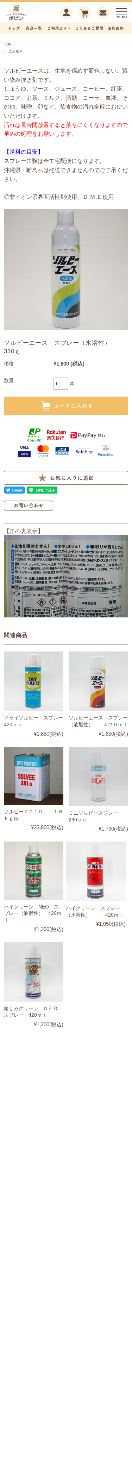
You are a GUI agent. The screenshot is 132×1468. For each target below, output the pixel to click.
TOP (8, 44)
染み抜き (15, 51)
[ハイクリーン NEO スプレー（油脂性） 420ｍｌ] (33, 871)
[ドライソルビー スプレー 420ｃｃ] (33, 681)
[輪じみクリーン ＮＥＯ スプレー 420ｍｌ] (33, 972)
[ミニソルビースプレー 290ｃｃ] (98, 776)
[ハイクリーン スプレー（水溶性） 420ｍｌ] (95, 871)
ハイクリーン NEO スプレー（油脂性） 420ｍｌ (33, 913)
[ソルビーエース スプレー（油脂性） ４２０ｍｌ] (98, 681)
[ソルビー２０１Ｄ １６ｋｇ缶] (33, 776)
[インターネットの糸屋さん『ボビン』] (27, 20)
